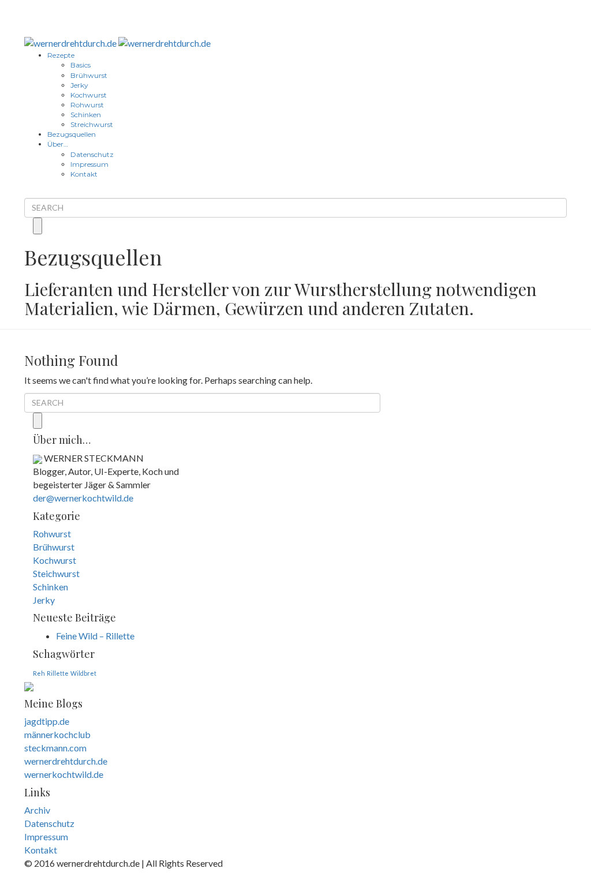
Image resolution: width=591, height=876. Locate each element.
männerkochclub (57, 734)
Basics (80, 65)
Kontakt (84, 174)
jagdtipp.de (46, 721)
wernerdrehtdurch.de (65, 760)
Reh (39, 673)
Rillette (58, 673)
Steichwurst (56, 573)
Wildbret (83, 673)
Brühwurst (88, 75)
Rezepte (60, 55)
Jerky (79, 85)
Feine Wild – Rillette (95, 635)
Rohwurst (87, 104)
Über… (57, 144)
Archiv (37, 809)
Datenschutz (92, 154)
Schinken (85, 114)
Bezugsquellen (71, 134)
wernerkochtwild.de (63, 774)
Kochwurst (88, 95)
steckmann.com (55, 747)
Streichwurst (91, 124)
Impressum (89, 164)
